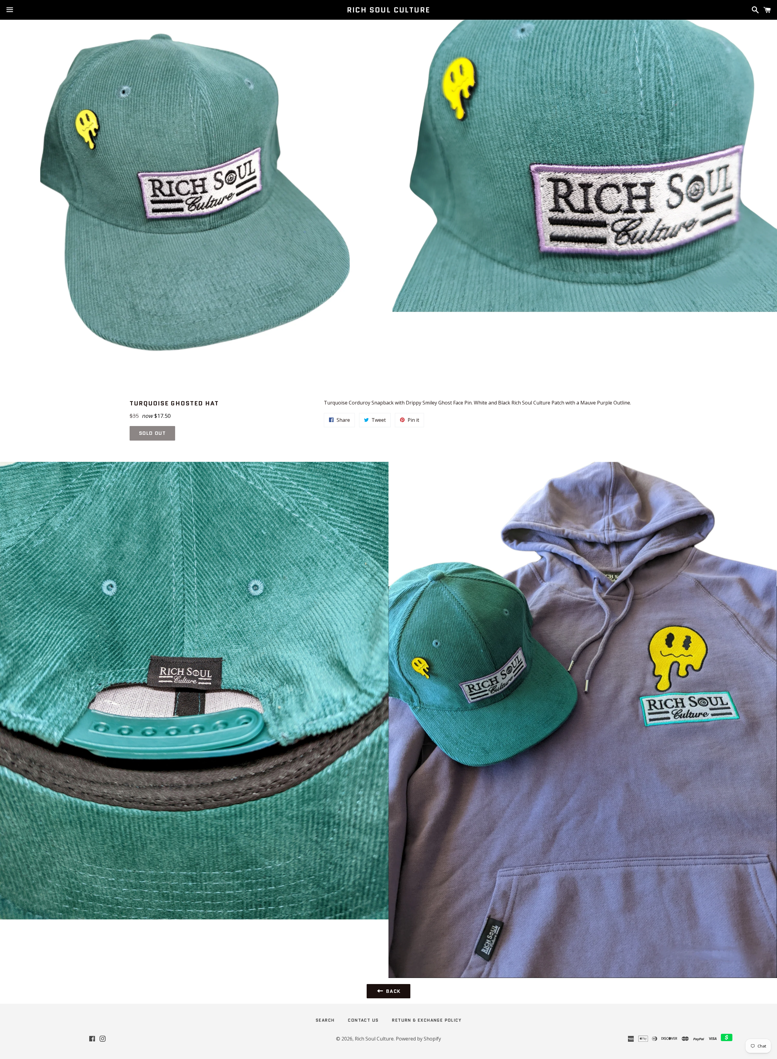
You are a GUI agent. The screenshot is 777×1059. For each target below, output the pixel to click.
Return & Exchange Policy (426, 1020)
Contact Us (363, 1020)
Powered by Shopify (418, 1038)
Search (325, 1020)
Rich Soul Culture (388, 10)
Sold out (152, 433)
